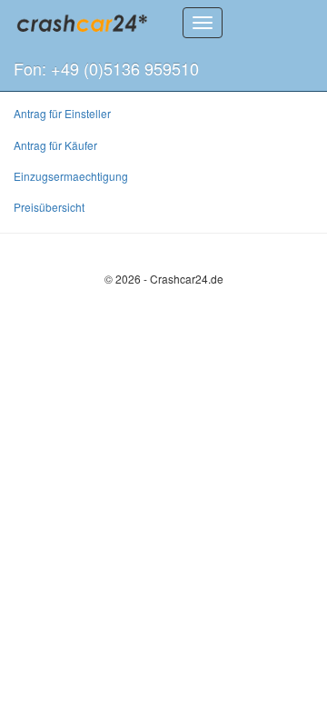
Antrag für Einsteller (62, 113)
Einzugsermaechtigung (71, 176)
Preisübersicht (49, 207)
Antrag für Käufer (55, 145)
